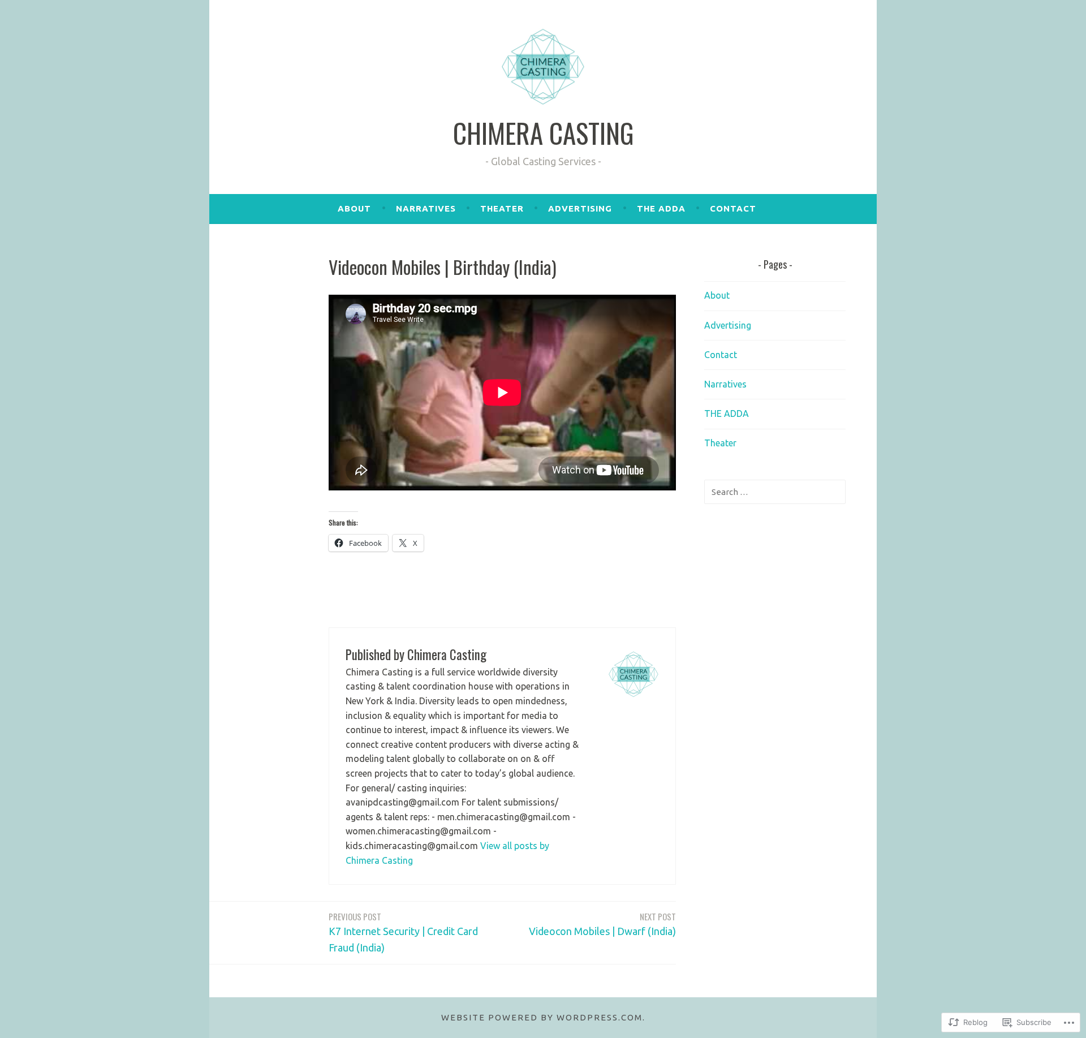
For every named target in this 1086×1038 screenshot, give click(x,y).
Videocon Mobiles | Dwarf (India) (602, 923)
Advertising (580, 208)
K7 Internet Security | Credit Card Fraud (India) (403, 931)
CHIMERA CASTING (543, 133)
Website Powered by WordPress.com (542, 1017)
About (354, 208)
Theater (502, 208)
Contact (733, 208)
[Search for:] (775, 491)
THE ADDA (661, 208)
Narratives (426, 208)
